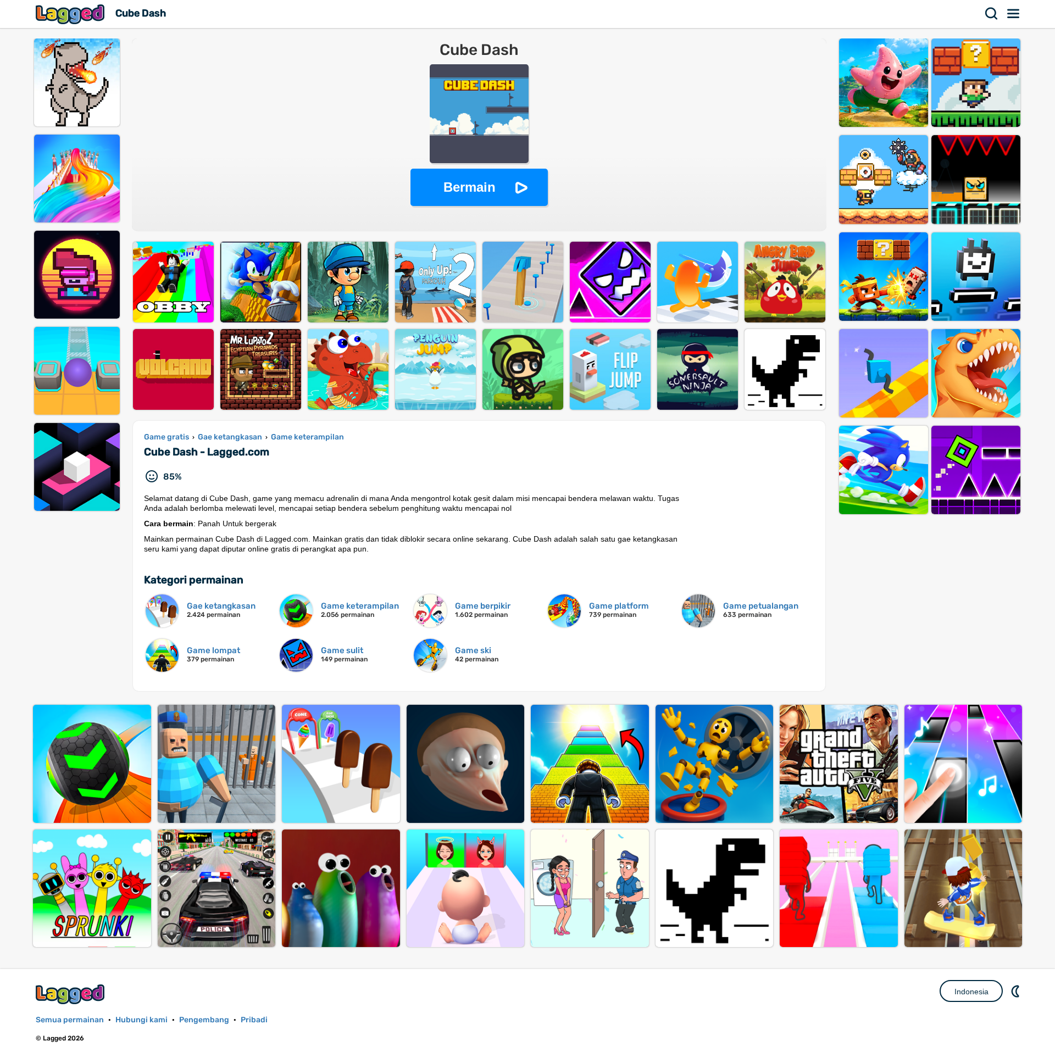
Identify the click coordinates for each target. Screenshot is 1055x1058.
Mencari (992, 13)
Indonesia (971, 991)
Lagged (71, 14)
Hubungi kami (141, 1019)
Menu (1014, 13)
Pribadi (254, 1019)
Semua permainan (70, 1019)
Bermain (469, 187)
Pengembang (204, 1019)
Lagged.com (71, 994)
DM (1017, 991)
